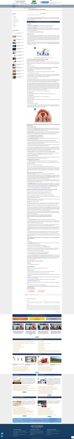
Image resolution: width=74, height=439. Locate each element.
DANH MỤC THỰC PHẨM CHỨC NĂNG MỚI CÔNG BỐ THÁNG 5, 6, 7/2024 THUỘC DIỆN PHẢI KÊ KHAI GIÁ (24, 377)
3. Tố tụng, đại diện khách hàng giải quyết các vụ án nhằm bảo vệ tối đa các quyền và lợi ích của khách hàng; (24, 343)
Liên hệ (60, 5)
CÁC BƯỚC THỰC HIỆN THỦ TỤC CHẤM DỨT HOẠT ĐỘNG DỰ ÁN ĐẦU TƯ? (21, 387)
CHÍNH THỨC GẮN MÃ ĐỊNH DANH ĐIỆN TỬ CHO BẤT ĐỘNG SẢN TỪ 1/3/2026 (21, 408)
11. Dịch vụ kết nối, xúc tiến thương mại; (18, 352)
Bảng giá (48, 5)
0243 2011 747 (16, 3)
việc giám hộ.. (34, 294)
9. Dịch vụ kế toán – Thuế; (16, 350)
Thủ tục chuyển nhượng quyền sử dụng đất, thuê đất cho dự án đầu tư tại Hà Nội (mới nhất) (47, 389)
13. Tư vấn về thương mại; (41, 342)
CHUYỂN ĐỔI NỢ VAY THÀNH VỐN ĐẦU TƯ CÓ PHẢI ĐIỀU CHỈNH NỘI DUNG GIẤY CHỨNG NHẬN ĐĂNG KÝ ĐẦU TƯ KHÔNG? (24, 388)
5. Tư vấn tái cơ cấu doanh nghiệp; (17, 345)
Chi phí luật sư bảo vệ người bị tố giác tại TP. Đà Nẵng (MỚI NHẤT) (55, 364)
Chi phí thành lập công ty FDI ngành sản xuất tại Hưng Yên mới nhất (45, 391)
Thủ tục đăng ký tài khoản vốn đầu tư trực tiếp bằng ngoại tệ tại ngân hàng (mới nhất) (47, 387)
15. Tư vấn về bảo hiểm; (41, 344)
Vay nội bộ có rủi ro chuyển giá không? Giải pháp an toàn (19, 407)
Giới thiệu (24, 5)
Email (44, 300)
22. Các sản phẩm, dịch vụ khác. (42, 352)
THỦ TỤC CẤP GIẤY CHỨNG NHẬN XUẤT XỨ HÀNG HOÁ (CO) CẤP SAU (20, 386)
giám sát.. (31, 294)
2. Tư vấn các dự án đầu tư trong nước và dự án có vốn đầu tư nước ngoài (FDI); (23, 342)
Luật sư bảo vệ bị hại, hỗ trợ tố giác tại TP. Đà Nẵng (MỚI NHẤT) (18, 364)
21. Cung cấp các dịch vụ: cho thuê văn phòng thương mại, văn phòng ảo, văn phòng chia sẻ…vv (49, 351)
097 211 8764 (24, 3)
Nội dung (28, 304)
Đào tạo (52, 5)
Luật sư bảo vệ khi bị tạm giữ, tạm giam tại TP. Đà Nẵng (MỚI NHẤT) (43, 364)
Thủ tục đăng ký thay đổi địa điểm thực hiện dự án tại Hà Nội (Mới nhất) (45, 390)
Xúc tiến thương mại (43, 5)
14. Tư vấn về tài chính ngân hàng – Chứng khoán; (44, 343)
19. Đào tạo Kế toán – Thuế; (41, 349)
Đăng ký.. (37, 294)
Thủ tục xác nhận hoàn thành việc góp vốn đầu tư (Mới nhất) (46, 376)
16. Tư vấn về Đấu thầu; (41, 345)
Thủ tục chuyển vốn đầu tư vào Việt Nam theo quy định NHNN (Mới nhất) (45, 386)
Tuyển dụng (56, 5)
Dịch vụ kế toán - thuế (35, 5)
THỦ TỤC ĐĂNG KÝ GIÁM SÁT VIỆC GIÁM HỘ (36, 9)
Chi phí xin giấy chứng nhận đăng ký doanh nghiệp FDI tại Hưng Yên (45, 392)
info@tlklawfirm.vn (16, 435)
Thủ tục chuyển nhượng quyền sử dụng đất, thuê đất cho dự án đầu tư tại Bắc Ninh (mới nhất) (48, 388)
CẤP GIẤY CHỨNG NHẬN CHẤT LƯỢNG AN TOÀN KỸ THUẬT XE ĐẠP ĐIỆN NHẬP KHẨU (22, 385)
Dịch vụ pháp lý (29, 5)
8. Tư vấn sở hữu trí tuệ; (16, 349)
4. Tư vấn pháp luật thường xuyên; (17, 344)
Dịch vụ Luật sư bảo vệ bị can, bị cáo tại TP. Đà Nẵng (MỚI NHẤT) (30, 364)
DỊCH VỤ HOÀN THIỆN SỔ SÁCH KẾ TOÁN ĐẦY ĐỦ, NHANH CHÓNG (20, 389)
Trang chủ (20, 5)
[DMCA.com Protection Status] (34, 1)
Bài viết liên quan (16, 30)
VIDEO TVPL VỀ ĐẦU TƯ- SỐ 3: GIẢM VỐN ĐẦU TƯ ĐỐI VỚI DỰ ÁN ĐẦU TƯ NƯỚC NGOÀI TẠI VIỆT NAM (18, 332)
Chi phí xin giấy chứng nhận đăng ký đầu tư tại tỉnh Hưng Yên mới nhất (45, 393)
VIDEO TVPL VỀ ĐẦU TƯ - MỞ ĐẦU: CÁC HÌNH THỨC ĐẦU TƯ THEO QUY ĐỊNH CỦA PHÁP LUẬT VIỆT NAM (56, 332)
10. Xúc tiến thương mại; (16, 351)
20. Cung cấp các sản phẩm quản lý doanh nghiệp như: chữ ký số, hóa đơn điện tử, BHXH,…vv (48, 350)
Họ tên (27, 300)
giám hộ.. (28, 294)
